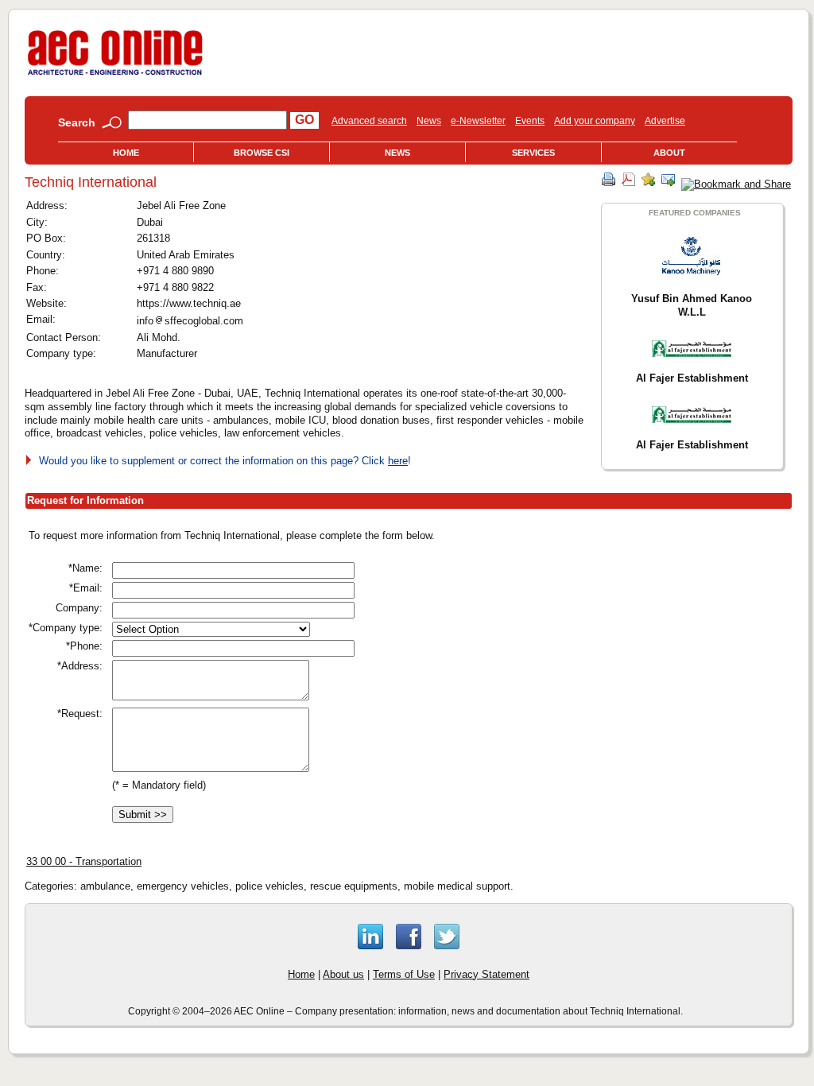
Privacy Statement (486, 974)
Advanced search (369, 121)
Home (126, 152)
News (429, 121)
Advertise (665, 121)
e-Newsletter (478, 121)
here (398, 461)
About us (343, 974)
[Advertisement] (628, 639)
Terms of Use (404, 974)
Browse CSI (261, 152)
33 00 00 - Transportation (83, 861)
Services (533, 152)
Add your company (594, 121)
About (669, 152)
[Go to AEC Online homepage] (115, 75)
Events (530, 121)
